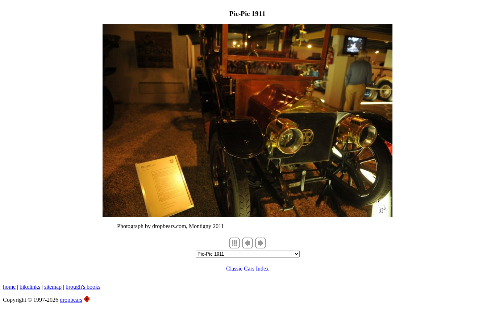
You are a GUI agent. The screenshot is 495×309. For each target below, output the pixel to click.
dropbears (71, 300)
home (9, 287)
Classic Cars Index (247, 268)
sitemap (53, 287)
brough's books (83, 287)
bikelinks (30, 287)
